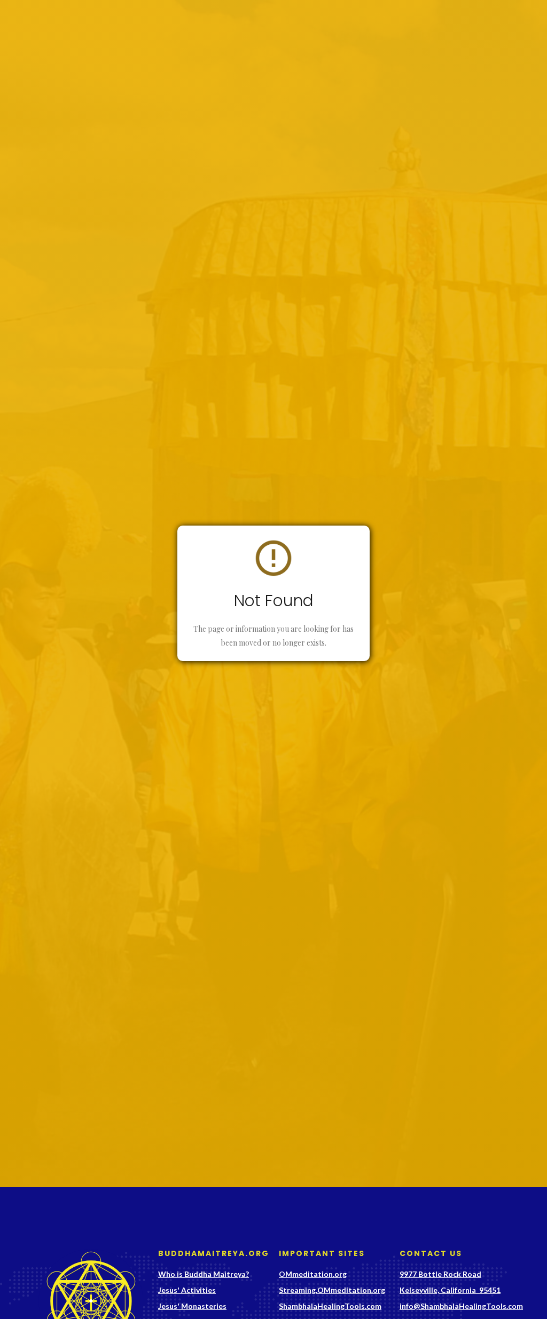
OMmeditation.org (313, 1273)
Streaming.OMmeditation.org (332, 1289)
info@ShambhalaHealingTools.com (461, 1305)
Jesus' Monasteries (192, 1305)
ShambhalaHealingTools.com (330, 1305)
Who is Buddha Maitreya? (203, 1273)
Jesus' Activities (187, 1289)
